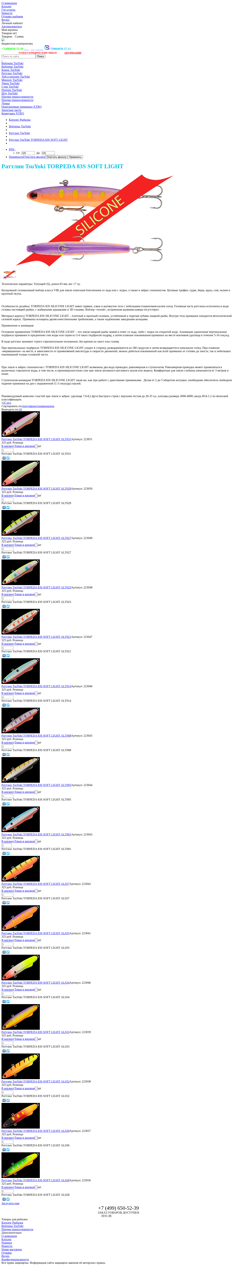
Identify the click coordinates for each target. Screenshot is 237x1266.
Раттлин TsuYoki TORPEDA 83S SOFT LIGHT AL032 (35, 1081)
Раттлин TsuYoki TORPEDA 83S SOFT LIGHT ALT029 (36, 488)
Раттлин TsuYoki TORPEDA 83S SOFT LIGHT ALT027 (36, 538)
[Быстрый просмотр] (20, 435)
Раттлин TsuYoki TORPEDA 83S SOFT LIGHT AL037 (35, 883)
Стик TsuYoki (10, 86)
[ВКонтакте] (4, 458)
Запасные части (11, 110)
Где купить (8, 9)
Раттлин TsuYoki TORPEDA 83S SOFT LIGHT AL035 (35, 933)
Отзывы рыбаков (12, 16)
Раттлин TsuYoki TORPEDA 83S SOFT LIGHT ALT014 (36, 686)
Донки (5, 103)
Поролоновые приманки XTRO (21, 106)
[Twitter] (8, 458)
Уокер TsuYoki (10, 83)
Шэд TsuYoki (9, 93)
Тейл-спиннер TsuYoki (15, 76)
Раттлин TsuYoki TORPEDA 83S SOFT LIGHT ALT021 (36, 636)
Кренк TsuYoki (10, 70)
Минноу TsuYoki (11, 80)
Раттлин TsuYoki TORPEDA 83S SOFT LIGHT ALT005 (36, 785)
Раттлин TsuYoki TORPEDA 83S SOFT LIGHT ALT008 (36, 735)
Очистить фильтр (34, 156)
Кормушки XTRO (12, 113)
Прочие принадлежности (17, 96)
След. (7, 402)
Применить (16, 156)
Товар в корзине (24, 446)
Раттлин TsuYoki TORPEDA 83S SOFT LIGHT (38, 139)
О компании (9, 3)
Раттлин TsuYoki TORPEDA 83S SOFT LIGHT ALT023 (36, 587)
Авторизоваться (11, 26)
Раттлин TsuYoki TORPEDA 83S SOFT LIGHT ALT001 (36, 834)
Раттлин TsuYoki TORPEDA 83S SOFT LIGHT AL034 (35, 982)
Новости (6, 13)
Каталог (6, 6)
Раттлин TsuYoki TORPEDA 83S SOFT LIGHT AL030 (35, 1130)
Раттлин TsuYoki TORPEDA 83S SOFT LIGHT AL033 (35, 1032)
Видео (5, 19)
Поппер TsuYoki (11, 90)
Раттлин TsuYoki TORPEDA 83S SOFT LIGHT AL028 (35, 1180)
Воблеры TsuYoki (12, 63)
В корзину (7, 446)
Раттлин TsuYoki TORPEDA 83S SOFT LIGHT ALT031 (36, 439)
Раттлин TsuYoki (11, 73)
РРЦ (12, 149)
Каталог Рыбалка (20, 119)
